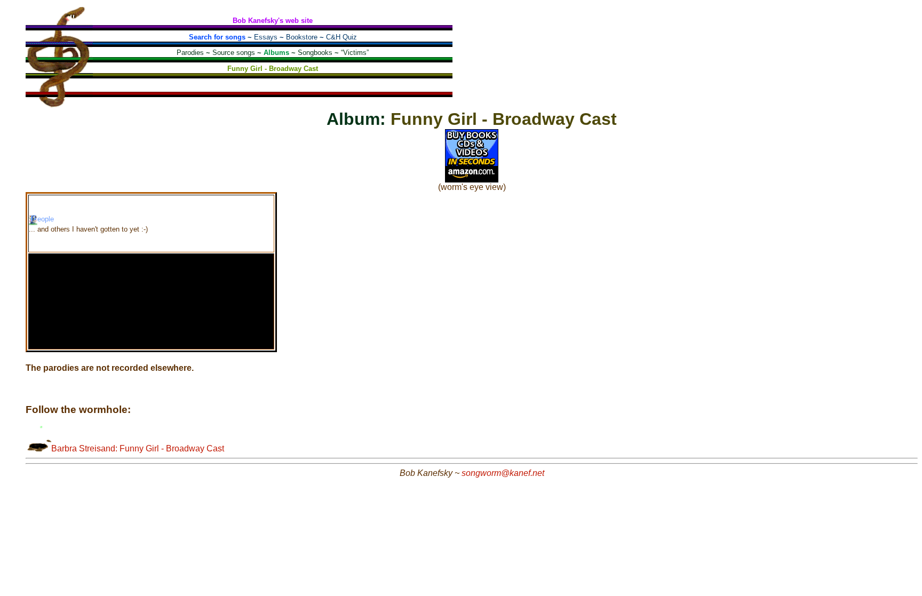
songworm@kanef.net (503, 473)
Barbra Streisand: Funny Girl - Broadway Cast (137, 448)
